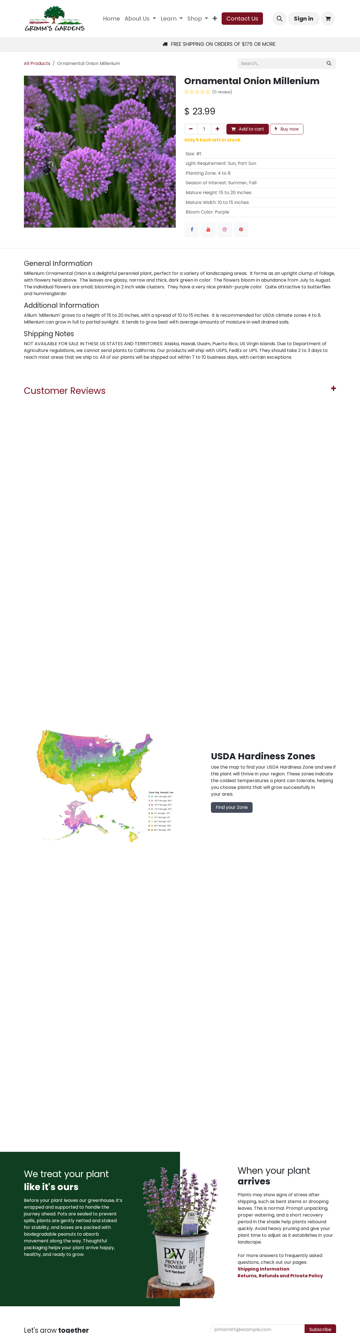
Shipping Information (263, 1269)
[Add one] (217, 129)
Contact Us (242, 19)
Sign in (303, 19)
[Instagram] (224, 229)
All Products (37, 63)
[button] (280, 19)
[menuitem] (111, 18)
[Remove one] (190, 129)
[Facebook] (192, 229)
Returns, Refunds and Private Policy (280, 1276)
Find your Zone (232, 807)
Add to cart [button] (251, 129)
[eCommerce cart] (328, 19)
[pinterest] (241, 229)
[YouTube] (208, 229)
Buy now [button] (289, 129)
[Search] (329, 63)
